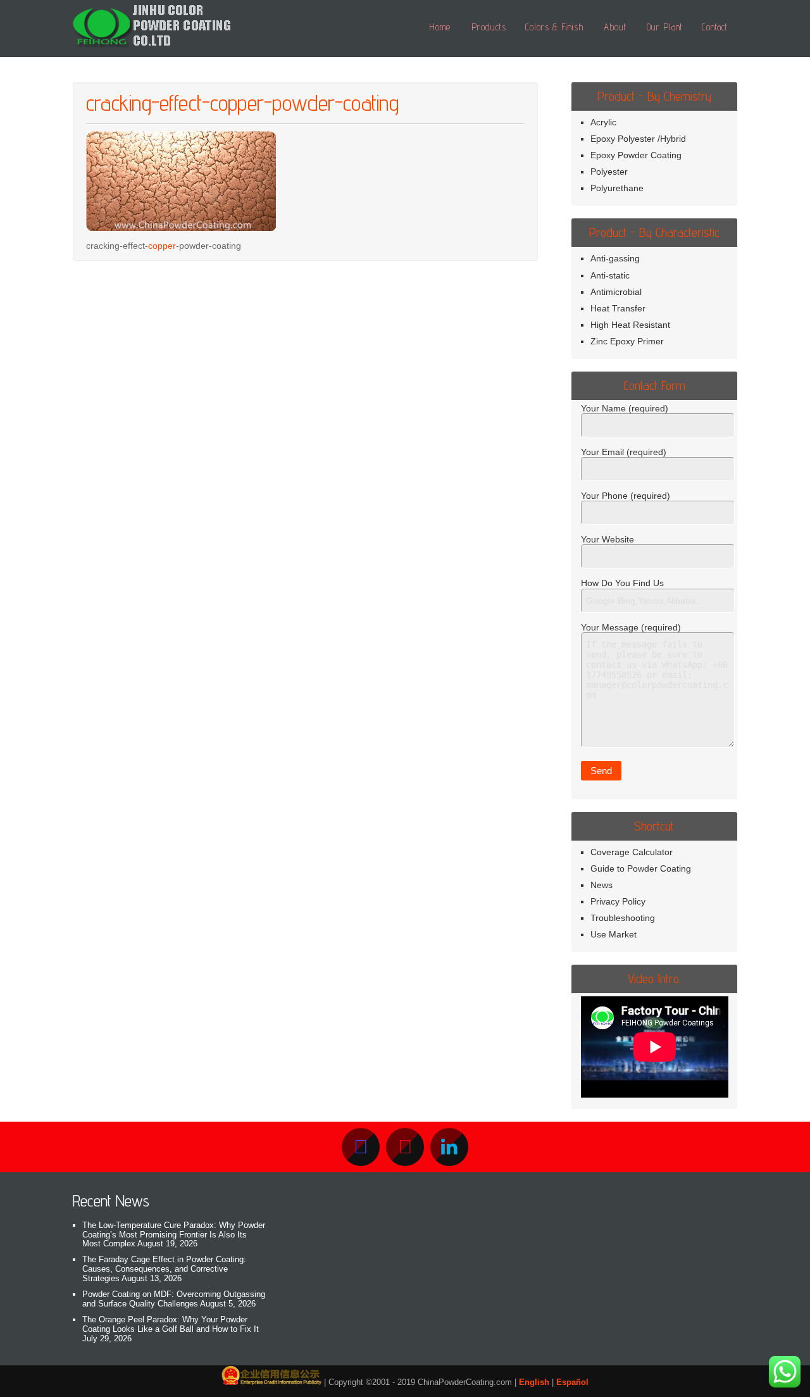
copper (162, 246)
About (615, 27)
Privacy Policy (617, 901)
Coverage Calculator (631, 852)
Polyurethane (617, 188)
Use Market (613, 934)
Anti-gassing (615, 258)
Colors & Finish (554, 27)
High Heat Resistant (630, 325)
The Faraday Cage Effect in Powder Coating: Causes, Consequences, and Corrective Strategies (164, 1269)
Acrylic (603, 122)
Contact (715, 27)
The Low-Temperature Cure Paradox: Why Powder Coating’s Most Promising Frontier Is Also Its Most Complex (173, 1234)
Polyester (609, 171)
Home (440, 27)
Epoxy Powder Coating (636, 155)
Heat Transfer (617, 308)
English (534, 1382)
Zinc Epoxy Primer (627, 341)
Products (488, 27)
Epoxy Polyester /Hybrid (638, 139)
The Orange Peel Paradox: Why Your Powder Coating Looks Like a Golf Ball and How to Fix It (170, 1324)
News (601, 885)
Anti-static (610, 275)
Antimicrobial (616, 292)
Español (572, 1382)
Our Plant (665, 27)
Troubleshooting (622, 918)
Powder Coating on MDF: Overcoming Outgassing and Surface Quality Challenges (173, 1298)
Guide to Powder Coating (640, 868)
